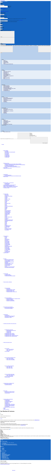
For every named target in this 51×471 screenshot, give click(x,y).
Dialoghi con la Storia (6, 163)
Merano (6, 216)
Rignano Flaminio (7, 213)
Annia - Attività (7, 348)
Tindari (6, 198)
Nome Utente (9, 6)
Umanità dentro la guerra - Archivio (9, 333)
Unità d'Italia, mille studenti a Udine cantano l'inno (10, 323)
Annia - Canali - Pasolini (10, 375)
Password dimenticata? (3, 8)
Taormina (6, 196)
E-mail (9, 18)
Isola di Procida (7, 200)
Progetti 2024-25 (6, 174)
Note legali (3, 453)
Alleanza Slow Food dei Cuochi (8, 168)
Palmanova (6, 214)
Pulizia (6, 236)
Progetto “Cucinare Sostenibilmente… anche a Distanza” (11, 186)
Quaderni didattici (7, 400)
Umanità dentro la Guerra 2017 (9, 329)
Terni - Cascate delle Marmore (9, 206)
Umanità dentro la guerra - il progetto (9, 334)
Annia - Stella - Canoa (9, 367)
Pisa (5, 209)
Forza (6, 238)
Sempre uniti (6, 245)
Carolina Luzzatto (7, 156)
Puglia (6, 202)
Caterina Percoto (7, 155)
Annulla (1, 44)
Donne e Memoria (6, 150)
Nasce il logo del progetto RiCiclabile (10, 266)
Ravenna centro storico (8, 225)
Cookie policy (3, 452)
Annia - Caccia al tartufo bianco (9, 376)
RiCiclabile (5, 258)
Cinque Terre (6, 218)
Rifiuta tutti (6, 421)
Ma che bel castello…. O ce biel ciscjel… (9, 182)
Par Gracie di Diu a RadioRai (9, 308)
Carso (6, 227)
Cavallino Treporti (7, 226)
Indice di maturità (7, 239)
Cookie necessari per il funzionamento (5, 427)
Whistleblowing (4, 456)
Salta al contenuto (2, 0)
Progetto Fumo (8, 288)
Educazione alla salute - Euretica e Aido (12, 291)
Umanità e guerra (9, 332)
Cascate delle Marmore (8, 210)
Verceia (6, 215)
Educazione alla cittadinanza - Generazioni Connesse (13, 298)
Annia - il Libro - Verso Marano (11, 359)
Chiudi (1, 24)
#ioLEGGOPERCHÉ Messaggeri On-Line (9, 185)
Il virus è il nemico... (7, 249)
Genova (6, 217)
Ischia (6, 204)
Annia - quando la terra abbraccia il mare (10, 357)
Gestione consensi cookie (5, 457)
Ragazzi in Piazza (6, 176)
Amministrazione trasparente (5, 458)
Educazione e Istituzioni (10, 299)
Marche (6, 208)
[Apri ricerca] (44, 49)
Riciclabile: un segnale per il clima (9, 261)
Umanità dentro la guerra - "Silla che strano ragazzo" (11, 335)
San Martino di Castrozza (8, 228)
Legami (6, 237)
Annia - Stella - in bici (9, 366)
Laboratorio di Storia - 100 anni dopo (9, 404)
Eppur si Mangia (7, 406)
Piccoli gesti (6, 240)
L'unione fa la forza (7, 251)
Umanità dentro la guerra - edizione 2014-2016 (11, 336)
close (1, 52)
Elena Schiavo (7, 154)
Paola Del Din (7, 152)
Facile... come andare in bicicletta (9, 260)
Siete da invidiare (7, 242)
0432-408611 (4, 443)
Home (31, 133)
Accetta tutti (12, 421)
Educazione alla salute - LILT (10, 290)
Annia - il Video (7, 351)
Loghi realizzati (7, 184)
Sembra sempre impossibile (8, 246)
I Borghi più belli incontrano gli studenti (10, 275)
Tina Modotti (6, 151)
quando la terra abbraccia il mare (8, 342)
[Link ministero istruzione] (3, 1)
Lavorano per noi (7, 243)
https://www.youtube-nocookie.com (4, 429)
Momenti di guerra (7, 403)
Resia (5, 224)
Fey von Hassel (7, 153)
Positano (6, 205)
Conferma (4, 44)
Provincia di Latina (7, 212)
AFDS (4, 408)
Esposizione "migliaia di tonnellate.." (9, 405)
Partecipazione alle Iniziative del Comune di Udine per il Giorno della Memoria (15, 164)
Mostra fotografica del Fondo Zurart (11, 330)
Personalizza (2, 421)
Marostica (6, 221)
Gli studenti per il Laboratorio (9, 401)
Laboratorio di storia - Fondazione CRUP (9, 383)
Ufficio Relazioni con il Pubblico (6, 454)
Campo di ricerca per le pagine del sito (5, 138)
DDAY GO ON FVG (6, 409)
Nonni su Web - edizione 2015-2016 (9, 392)
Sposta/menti (6, 402)
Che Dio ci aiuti (7, 247)
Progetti (31, 134)
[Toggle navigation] (6, 49)
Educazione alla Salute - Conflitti (11, 289)
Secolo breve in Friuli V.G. (8, 384)
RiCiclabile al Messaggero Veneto (9, 259)
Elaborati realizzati (7, 183)
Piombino (6, 207)
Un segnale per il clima (6, 187)
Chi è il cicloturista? (7, 265)
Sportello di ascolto (6, 252)
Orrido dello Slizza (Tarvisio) (8, 220)
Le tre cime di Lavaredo (8, 229)
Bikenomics (6, 262)
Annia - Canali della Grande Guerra (9, 374)
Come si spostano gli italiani (8, 264)
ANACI (5, 407)
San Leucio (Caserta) (7, 203)
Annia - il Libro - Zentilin (10, 358)
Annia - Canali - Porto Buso (10, 349)
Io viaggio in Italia (32, 135)
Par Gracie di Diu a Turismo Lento (9, 307)
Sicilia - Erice (6, 194)
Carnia (6, 222)
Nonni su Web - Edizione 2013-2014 (9, 391)
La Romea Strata (6, 314)
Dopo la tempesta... (7, 248)
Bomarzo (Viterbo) (7, 211)
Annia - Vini (8, 350)
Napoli (6, 199)
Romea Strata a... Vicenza (8, 317)
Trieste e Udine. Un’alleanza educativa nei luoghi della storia (12, 166)
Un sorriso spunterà (7, 244)
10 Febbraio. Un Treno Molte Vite (9, 165)
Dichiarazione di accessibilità (5, 455)
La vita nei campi (6, 273)
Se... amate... (6, 250)
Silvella (6, 223)
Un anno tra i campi (7, 274)
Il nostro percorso (7, 315)
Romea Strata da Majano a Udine (9, 316)
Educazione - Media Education (10, 300)
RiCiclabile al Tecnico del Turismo (9, 267)
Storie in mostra (5, 167)
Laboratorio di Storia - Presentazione (8, 399)
